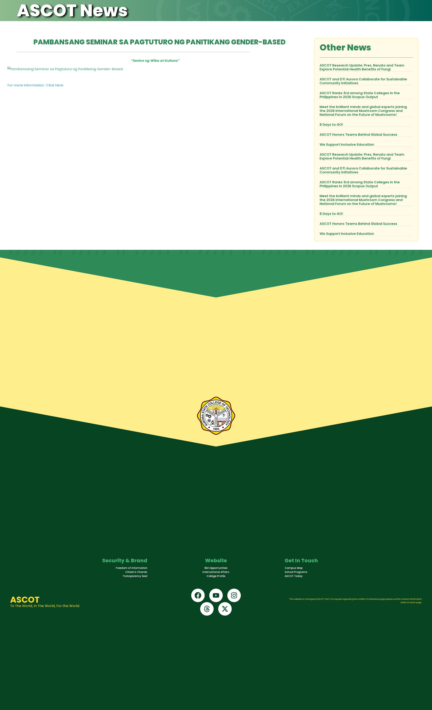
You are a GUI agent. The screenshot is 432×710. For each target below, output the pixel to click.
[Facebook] (198, 595)
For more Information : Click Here (35, 85)
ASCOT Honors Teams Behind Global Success (358, 134)
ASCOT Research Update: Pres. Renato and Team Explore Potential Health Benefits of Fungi (362, 67)
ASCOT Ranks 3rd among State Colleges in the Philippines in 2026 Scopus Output (360, 95)
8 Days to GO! (331, 124)
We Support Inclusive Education (347, 144)
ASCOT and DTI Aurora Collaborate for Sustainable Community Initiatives (363, 81)
